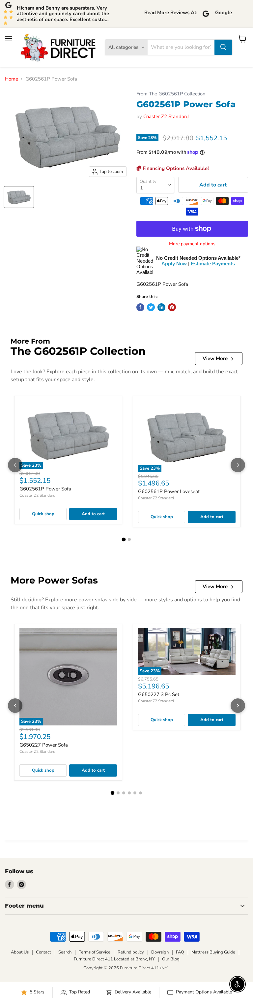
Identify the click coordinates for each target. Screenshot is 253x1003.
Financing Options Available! (175, 168)
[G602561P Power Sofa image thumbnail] (19, 197)
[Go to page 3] (123, 792)
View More (215, 358)
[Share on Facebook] (140, 307)
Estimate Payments (213, 263)
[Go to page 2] (129, 539)
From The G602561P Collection (170, 94)
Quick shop (43, 514)
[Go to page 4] (129, 792)
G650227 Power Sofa (43, 745)
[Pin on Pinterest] (172, 307)
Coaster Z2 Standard (166, 116)
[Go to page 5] (134, 792)
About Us (20, 952)
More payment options (192, 244)
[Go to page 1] (124, 539)
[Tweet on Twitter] (151, 307)
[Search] (223, 47)
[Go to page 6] (140, 792)
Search (64, 952)
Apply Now (174, 263)
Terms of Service (94, 952)
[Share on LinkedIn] (161, 307)
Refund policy (131, 952)
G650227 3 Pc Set (158, 694)
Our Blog (171, 959)
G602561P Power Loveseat (169, 491)
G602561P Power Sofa (45, 488)
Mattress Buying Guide (213, 952)
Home (11, 79)
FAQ (180, 952)
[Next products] (238, 465)
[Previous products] (15, 465)
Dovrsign (160, 952)
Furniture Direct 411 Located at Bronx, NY (114, 959)
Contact (43, 952)
